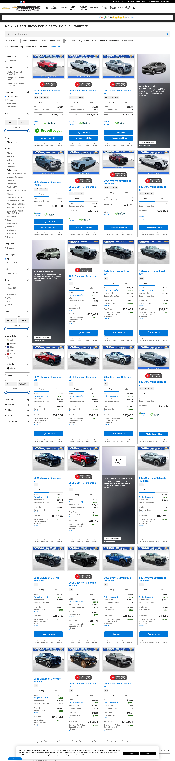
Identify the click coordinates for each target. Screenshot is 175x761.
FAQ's (120, 8)
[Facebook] (21, 2)
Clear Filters (56, 47)
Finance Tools (105, 7)
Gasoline (70, 41)
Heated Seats (55, 41)
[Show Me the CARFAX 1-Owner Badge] (108, 236)
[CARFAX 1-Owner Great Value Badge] (72, 123)
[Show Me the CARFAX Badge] (37, 123)
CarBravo (64, 8)
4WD (43, 41)
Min (6, 118)
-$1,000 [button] (95, 354)
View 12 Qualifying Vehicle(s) (42, 406)
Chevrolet (43, 47)
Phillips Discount (75, 340)
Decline (131, 753)
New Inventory (54, 7)
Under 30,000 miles (109, 41)
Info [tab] (56, 102)
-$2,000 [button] (95, 363)
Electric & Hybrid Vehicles (83, 7)
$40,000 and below (87, 41)
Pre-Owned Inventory (73, 7)
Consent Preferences (15, 758)
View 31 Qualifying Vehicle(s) (148, 166)
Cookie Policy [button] (45, 755)
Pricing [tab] (41, 102)
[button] (48, 97)
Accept (148, 753)
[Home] (6, 8)
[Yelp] (24, 2)
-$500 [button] (166, 601)
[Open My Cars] (133, 8)
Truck (33, 41)
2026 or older (12, 41)
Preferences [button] (86, 755)
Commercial (94, 8)
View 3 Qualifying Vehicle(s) (112, 653)
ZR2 (24, 41)
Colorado (30, 47)
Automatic (127, 41)
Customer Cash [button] (74, 354)
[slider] (5, 130)
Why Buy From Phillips (48, 138)
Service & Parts (113, 7)
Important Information (145, 168)
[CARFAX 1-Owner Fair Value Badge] (37, 237)
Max (19, 118)
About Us (127, 7)
